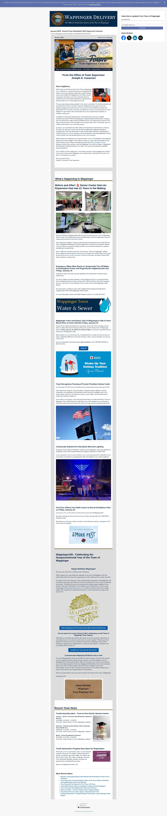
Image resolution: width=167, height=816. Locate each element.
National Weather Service (98, 142)
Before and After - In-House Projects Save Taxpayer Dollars (80, 790)
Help (91, 811)
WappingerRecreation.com (75, 588)
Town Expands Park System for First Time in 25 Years (78, 784)
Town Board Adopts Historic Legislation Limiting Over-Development (83, 786)
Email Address (125, 19)
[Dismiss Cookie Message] (164, 2)
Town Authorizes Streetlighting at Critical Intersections (79, 788)
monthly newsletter (75, 255)
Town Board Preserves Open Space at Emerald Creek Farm (80, 791)
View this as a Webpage (105, 37)
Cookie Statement (95, 4)
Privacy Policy (78, 811)
